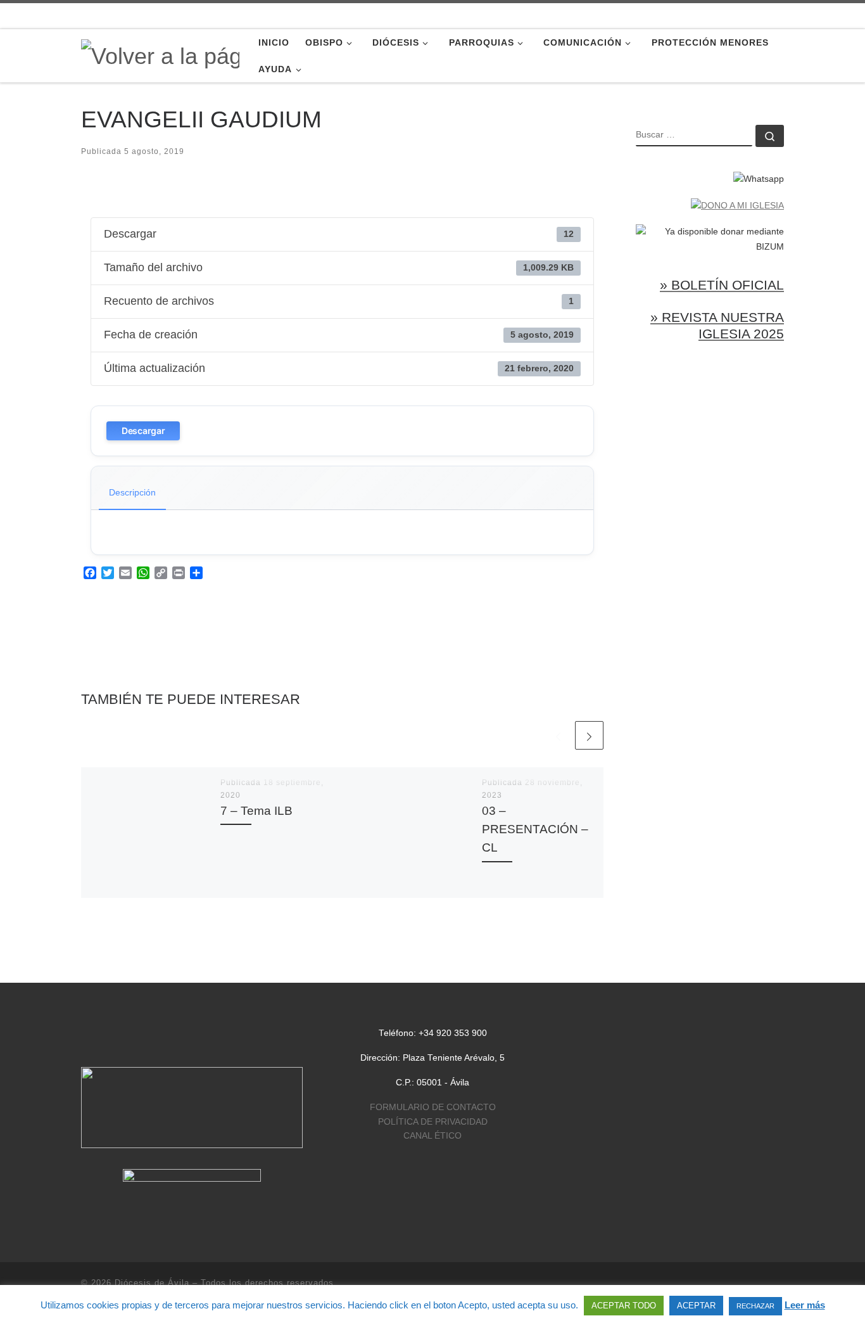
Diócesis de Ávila (152, 1283)
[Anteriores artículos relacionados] (558, 735)
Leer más (805, 1305)
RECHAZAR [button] (755, 1306)
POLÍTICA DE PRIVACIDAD (433, 1122)
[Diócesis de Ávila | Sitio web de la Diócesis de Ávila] (160, 55)
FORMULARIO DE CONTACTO (433, 1107)
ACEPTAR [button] (696, 1305)
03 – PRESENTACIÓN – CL (535, 828)
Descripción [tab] (132, 492)
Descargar (143, 430)
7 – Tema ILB (256, 810)
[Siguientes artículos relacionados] (589, 735)
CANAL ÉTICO (432, 1136)
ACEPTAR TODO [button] (623, 1305)
